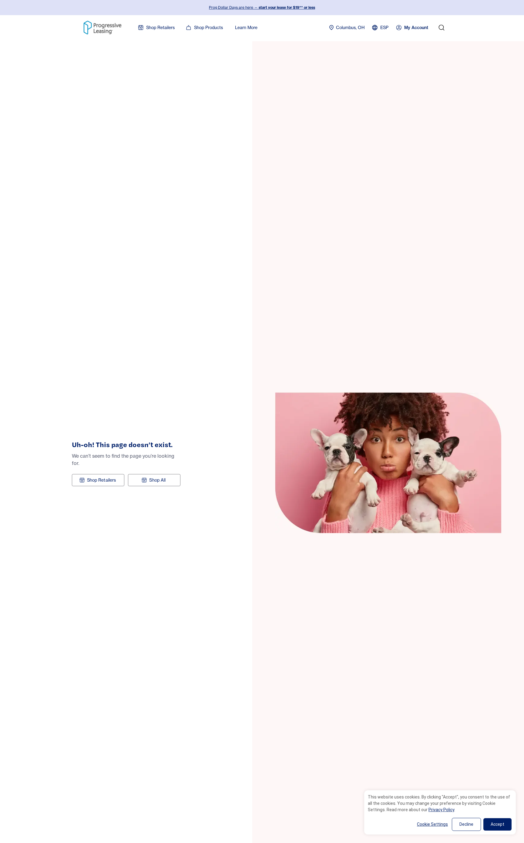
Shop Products (208, 27)
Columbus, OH (350, 27)
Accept (497, 824)
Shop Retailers (160, 27)
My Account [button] (416, 27)
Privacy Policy (441, 809)
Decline (466, 824)
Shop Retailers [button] (101, 480)
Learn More (246, 27)
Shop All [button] (157, 480)
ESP (384, 27)
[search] (441, 27)
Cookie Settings (432, 824)
